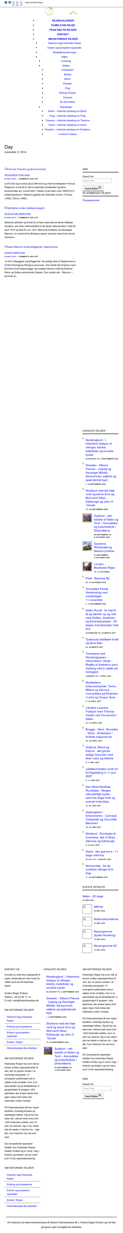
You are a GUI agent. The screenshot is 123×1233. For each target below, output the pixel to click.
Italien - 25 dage (92, 896)
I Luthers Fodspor (67, 134)
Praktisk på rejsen (63, 29)
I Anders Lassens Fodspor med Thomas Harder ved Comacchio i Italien (101, 713)
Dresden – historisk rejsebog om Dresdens (67, 129)
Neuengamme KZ (105, 946)
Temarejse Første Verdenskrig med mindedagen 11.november (97, 594)
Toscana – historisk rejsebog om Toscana (67, 120)
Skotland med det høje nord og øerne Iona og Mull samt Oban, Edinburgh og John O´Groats (100, 497)
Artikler (66, 65)
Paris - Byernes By (98, 578)
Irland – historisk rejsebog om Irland (67, 124)
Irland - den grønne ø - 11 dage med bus (102, 853)
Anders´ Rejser (15, 1042)
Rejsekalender (63, 20)
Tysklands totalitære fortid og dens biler (102, 641)
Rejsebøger (66, 107)
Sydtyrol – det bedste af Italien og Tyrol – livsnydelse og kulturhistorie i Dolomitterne (106, 523)
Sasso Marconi (14, 253)
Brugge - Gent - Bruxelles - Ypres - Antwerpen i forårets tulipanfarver (102, 732)
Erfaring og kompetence (19, 1026)
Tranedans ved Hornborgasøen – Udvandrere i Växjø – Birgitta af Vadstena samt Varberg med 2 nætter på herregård (102, 662)
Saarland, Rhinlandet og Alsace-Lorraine (104, 547)
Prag (67, 88)
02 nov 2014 (10, 179)
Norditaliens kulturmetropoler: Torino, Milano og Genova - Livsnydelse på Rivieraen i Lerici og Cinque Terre (102, 689)
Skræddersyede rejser (64, 52)
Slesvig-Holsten (67, 92)
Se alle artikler (67, 102)
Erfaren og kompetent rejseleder (65, 47)
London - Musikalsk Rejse (104, 566)
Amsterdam (68, 69)
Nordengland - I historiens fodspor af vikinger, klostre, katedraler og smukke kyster (100, 447)
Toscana (67, 97)
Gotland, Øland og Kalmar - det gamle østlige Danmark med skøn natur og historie (99, 752)
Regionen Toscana (17, 175)
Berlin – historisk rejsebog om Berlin (67, 111)
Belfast (67, 74)
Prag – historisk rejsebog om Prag (68, 115)
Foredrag (66, 61)
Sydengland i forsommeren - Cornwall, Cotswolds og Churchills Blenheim (101, 817)
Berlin (67, 79)
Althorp (98, 906)
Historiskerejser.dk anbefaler (22, 1048)
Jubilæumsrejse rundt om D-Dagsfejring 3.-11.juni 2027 (102, 772)
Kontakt (63, 34)
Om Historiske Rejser (63, 39)
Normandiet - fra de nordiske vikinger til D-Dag (100, 869)
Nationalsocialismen (107, 919)
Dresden (67, 83)
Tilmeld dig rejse (63, 25)
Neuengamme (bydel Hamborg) (105, 933)
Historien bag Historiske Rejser (64, 43)
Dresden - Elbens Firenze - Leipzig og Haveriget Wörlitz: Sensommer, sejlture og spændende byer (101, 472)
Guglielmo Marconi (17, 214)
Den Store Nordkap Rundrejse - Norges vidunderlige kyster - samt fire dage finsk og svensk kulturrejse (100, 794)
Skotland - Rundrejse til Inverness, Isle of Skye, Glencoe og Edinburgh (101, 837)
